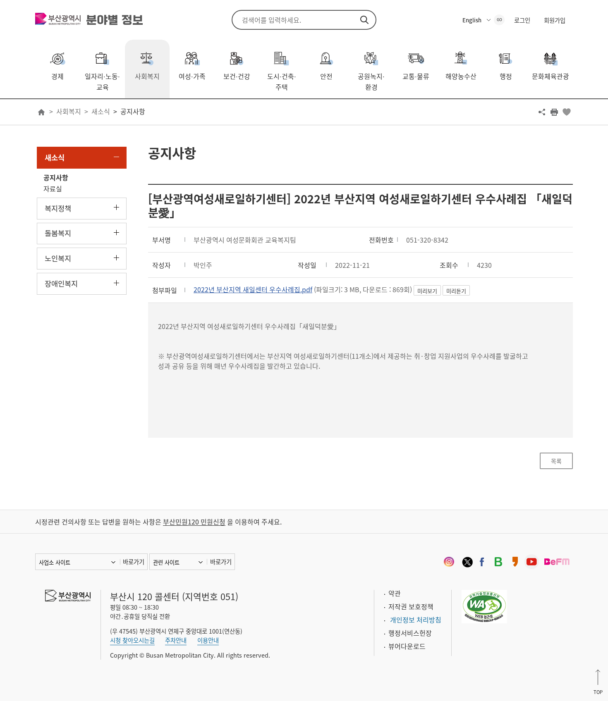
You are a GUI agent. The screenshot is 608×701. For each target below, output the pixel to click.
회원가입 (554, 20)
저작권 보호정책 (410, 606)
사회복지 (68, 111)
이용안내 (208, 640)
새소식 (100, 111)
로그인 (522, 20)
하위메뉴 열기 (116, 207)
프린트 (554, 112)
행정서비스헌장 (410, 633)
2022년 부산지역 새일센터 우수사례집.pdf (253, 289)
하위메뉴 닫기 (116, 156)
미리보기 (427, 291)
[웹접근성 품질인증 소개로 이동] (484, 605)
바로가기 (133, 561)
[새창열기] (448, 561)
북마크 (566, 112)
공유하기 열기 (542, 112)
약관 (394, 593)
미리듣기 (456, 291)
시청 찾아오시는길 (132, 640)
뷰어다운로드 (407, 646)
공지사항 (132, 111)
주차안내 (176, 640)
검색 (364, 20)
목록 (556, 461)
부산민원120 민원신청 (194, 522)
